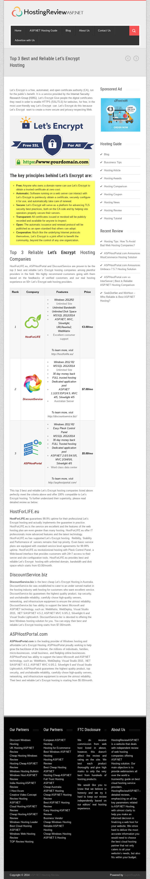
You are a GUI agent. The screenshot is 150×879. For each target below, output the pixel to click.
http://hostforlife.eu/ (62, 354)
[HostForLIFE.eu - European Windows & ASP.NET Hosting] (120, 131)
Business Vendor (53, 818)
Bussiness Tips (113, 162)
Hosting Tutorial (113, 218)
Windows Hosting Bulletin (24, 771)
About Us (84, 30)
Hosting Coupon (113, 194)
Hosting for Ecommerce (57, 747)
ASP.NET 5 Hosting (55, 837)
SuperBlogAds (132, 875)
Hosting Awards (113, 178)
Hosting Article (112, 170)
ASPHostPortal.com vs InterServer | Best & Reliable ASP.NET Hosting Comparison (117, 281)
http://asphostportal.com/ (62, 482)
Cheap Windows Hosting (57, 822)
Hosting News (112, 202)
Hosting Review (113, 210)
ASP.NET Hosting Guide (43, 30)
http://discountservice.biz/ (62, 416)
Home (18, 30)
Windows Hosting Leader (24, 822)
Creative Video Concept (23, 794)
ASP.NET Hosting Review (44, 875)
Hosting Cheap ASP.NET (57, 775)
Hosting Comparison (115, 186)
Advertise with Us (25, 40)
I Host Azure (17, 790)
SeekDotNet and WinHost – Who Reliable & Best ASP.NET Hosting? (117, 297)
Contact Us (104, 30)
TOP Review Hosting (21, 841)
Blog (68, 30)
